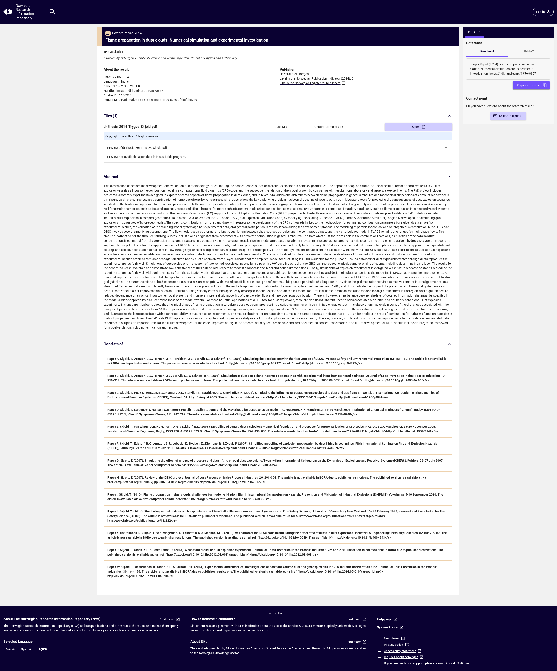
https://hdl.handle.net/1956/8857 (139, 90)
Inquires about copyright (401, 657)
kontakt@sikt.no (457, 663)
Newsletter (391, 638)
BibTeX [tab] (529, 51)
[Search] (52, 12)
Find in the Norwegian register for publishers (310, 83)
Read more (166, 619)
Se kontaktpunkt (511, 116)
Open (416, 127)
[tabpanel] (508, 69)
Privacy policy (393, 644)
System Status (387, 627)
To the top (281, 613)
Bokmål (10, 649)
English (42, 649)
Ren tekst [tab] (487, 51)
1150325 (125, 95)
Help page (384, 619)
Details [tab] (474, 32)
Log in (540, 11)
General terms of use (328, 127)
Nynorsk (26, 649)
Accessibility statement (400, 651)
